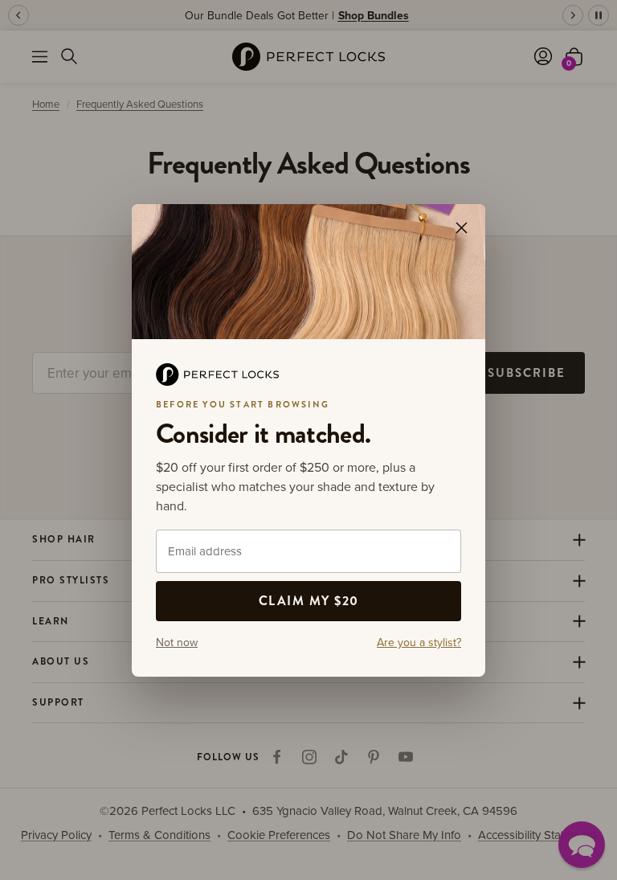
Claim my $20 (309, 600)
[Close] (461, 227)
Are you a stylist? (419, 642)
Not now (177, 642)
